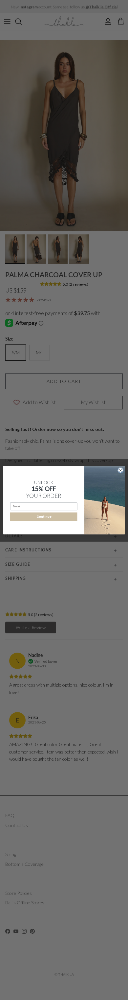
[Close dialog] (120, 470)
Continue (43, 516)
